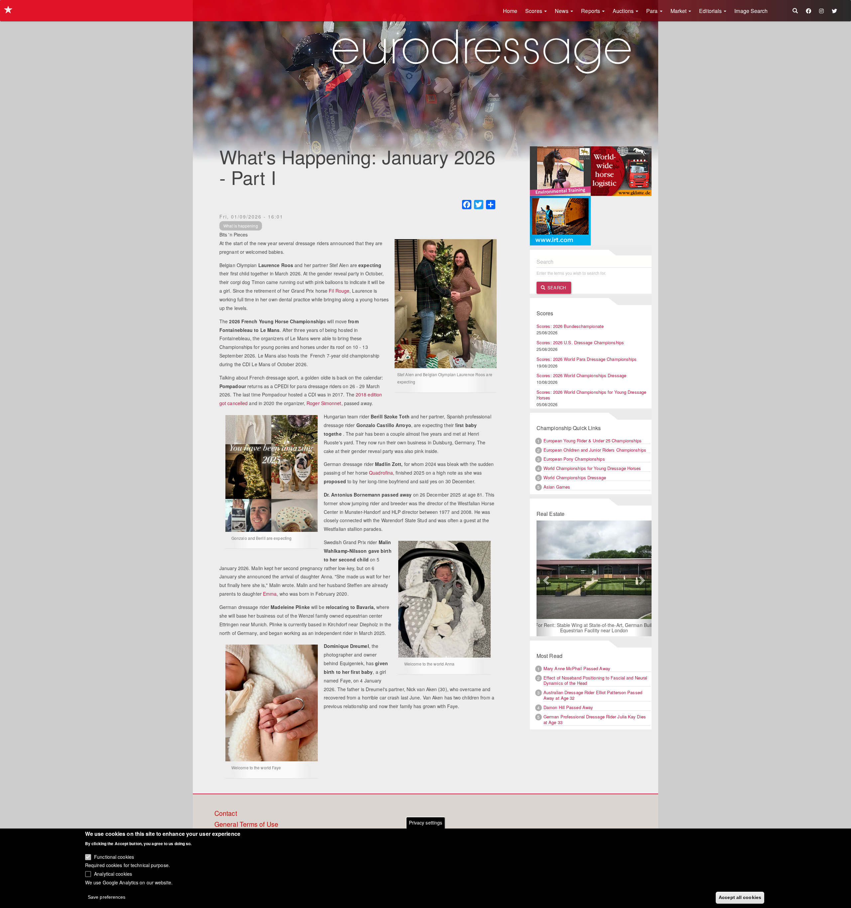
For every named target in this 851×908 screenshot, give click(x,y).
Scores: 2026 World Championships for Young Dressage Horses (591, 395)
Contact (225, 813)
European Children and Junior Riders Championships (595, 450)
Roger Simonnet (323, 403)
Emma (270, 593)
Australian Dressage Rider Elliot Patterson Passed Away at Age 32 (593, 695)
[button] (545, 578)
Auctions (624, 11)
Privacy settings (425, 822)
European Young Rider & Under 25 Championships (593, 440)
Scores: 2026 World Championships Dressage (581, 375)
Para (652, 11)
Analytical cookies (113, 873)
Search (556, 287)
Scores (534, 11)
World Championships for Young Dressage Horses (592, 468)
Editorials (711, 11)
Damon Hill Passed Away (568, 707)
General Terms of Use (246, 824)
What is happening (240, 225)
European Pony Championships (574, 459)
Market (679, 11)
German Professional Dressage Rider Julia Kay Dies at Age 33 (595, 719)
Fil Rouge (339, 290)
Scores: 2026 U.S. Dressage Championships (580, 342)
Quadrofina (381, 472)
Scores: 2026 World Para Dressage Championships (587, 359)
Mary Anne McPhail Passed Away (577, 668)
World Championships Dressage (575, 477)
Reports (591, 11)
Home (510, 11)
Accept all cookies (740, 897)
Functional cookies (114, 856)
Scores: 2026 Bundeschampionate (570, 326)
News (562, 11)
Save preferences (107, 896)
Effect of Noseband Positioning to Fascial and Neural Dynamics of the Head (595, 680)
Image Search (751, 11)
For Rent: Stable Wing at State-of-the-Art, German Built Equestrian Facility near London (560, 627)
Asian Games (557, 487)
